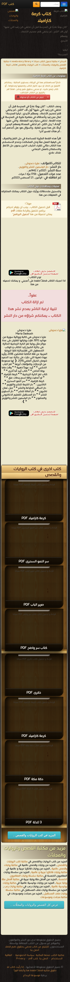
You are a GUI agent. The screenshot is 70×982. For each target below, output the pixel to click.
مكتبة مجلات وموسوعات (53, 897)
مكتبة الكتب (57, 955)
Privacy (20, 958)
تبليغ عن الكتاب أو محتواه (31, 97)
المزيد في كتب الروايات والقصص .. (34, 835)
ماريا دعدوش (32, 163)
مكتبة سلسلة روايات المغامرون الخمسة (38, 877)
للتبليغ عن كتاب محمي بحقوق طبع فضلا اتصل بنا (27, 948)
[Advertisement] (34, 245)
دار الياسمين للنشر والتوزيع (33, 167)
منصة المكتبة (43, 955)
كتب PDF (8, 4)
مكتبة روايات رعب (13, 886)
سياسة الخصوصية (24, 955)
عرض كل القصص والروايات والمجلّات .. (34, 904)
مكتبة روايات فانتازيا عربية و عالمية (49, 872)
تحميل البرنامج (21, 214)
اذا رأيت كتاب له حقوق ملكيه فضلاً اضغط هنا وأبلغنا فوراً (31, 969)
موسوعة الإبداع (31, 975)
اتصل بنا (43, 958)
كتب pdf (33, 958)
